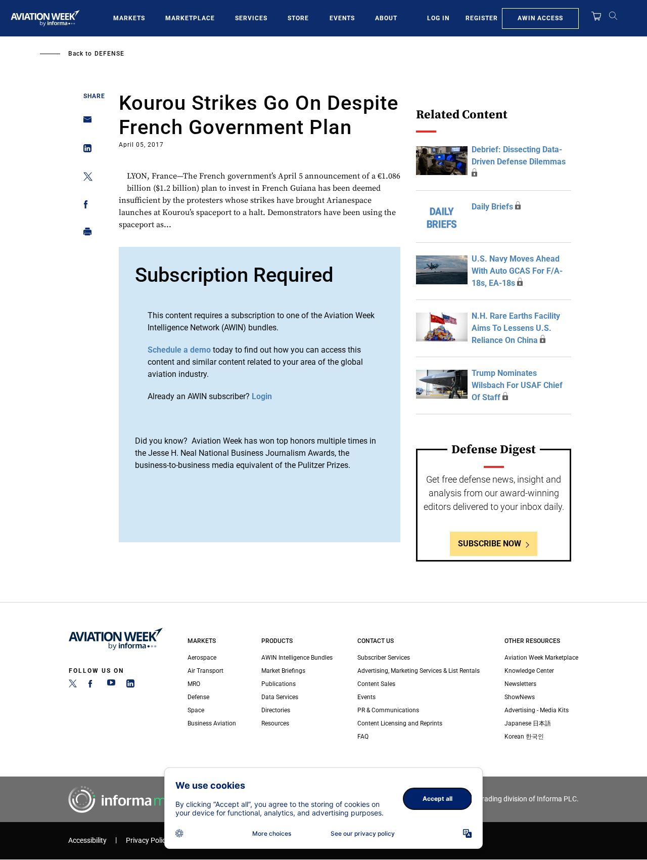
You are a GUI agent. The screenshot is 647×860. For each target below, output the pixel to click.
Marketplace (190, 18)
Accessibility (87, 840)
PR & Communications (388, 710)
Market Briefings (283, 670)
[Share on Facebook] (84, 206)
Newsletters (520, 683)
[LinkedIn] (130, 685)
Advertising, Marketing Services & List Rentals (418, 670)
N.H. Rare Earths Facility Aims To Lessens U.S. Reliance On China (516, 328)
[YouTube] (111, 685)
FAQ (362, 736)
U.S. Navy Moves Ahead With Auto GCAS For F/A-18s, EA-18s (517, 271)
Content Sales (376, 683)
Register (482, 18)
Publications (278, 683)
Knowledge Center (529, 670)
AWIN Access (540, 18)
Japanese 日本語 (527, 723)
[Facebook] (92, 685)
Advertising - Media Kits (536, 710)
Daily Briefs (492, 206)
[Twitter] (73, 685)
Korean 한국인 (524, 736)
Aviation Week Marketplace (541, 657)
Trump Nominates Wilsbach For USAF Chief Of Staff (517, 385)
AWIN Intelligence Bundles (297, 657)
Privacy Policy (147, 840)
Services (251, 18)
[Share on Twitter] (84, 178)
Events (342, 18)
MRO (194, 683)
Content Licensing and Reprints (399, 723)
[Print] (84, 234)
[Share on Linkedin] (84, 150)
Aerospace (202, 657)
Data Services (279, 697)
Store (298, 18)
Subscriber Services (383, 657)
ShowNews (519, 697)
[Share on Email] (84, 122)
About (386, 18)
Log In (438, 18)
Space (196, 710)
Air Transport (205, 670)
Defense (109, 53)
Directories (275, 710)
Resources (275, 723)
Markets (129, 18)
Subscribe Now (489, 543)
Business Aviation (212, 723)
